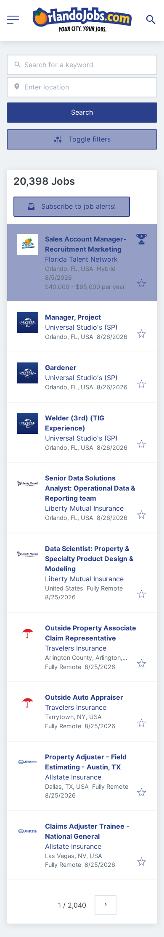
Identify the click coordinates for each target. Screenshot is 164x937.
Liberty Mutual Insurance (84, 508)
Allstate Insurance (73, 777)
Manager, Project (73, 317)
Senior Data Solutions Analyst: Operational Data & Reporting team (90, 488)
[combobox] (82, 65)
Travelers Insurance (75, 648)
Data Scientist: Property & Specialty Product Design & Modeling (89, 558)
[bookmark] (141, 284)
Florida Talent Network (81, 259)
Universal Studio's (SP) (81, 327)
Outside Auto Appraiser (84, 697)
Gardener (61, 367)
